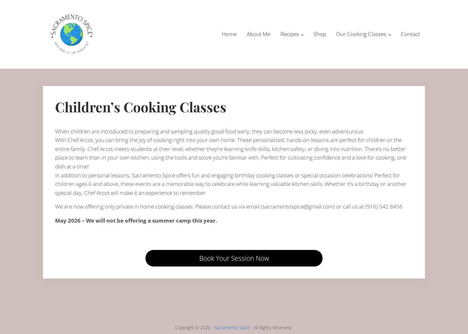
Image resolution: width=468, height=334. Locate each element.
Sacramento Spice (232, 327)
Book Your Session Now (234, 258)
